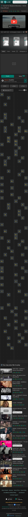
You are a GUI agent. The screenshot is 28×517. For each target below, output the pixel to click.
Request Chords (17, 412)
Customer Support (14, 494)
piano (8, 51)
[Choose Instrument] (17, 51)
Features (11, 490)
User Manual (21, 492)
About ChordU (5, 490)
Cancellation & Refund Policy (10, 492)
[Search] (25, 2)
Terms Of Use (17, 490)
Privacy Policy (23, 490)
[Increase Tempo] (8, 32)
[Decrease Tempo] (2, 32)
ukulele (13, 51)
